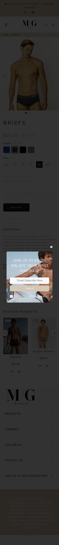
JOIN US (30, 288)
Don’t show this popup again (31, 296)
